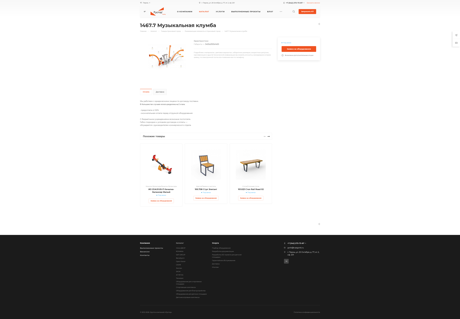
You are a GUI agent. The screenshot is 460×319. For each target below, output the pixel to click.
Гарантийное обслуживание (223, 260)
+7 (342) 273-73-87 (294, 3)
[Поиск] (294, 11)
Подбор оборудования (221, 248)
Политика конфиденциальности (307, 312)
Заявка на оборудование (299, 49)
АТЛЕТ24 (179, 275)
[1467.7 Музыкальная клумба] (167, 56)
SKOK (178, 271)
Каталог (180, 243)
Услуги (215, 243)
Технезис (179, 278)
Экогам (179, 268)
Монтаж (215, 267)
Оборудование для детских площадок (191, 294)
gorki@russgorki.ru (295, 248)
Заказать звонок (313, 3)
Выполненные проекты (151, 248)
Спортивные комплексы (186, 287)
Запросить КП (307, 11)
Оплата (146, 92)
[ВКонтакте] (286, 261)
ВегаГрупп (180, 258)
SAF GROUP (180, 255)
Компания (145, 243)
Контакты (144, 255)
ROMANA (179, 251)
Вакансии (145, 251)
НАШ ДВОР (180, 248)
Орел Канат (180, 261)
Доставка (160, 92)
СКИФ (178, 265)
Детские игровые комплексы (188, 297)
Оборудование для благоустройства (191, 291)
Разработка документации (223, 251)
